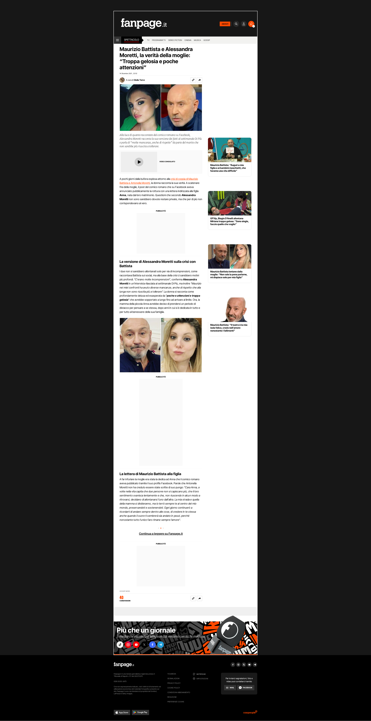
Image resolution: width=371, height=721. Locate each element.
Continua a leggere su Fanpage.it (161, 533)
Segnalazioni (173, 678)
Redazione (172, 697)
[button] (199, 80)
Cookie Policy (173, 688)
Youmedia (171, 674)
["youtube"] (136, 644)
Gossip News (125, 591)
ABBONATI (225, 24)
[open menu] (117, 40)
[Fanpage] (124, 664)
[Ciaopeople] (250, 713)
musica (197, 40)
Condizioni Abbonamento (178, 692)
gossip (206, 40)
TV (148, 40)
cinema (187, 40)
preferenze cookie (175, 702)
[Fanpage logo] (140, 24)
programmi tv (159, 40)
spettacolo (131, 39)
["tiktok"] (120, 644)
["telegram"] (160, 644)
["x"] (144, 644)
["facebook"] (152, 644)
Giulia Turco (139, 80)
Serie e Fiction (175, 40)
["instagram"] (128, 644)
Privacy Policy (173, 683)
